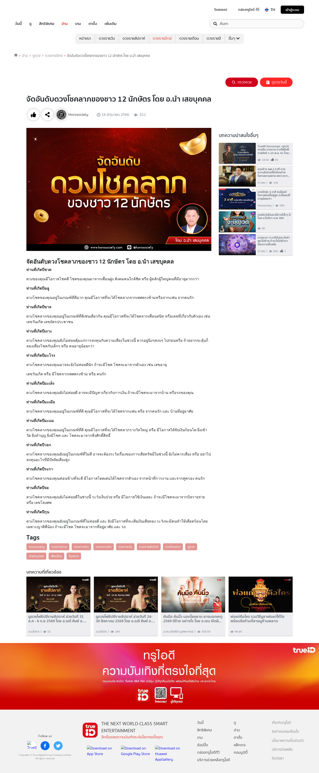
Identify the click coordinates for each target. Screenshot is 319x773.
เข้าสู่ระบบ (292, 9)
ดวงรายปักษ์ (162, 38)
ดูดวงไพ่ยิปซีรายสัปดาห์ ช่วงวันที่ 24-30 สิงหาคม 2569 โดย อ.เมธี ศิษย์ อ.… (125, 618)
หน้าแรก (85, 38)
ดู (30, 24)
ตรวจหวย (244, 82)
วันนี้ (18, 24)
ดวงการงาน (59, 546)
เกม (78, 24)
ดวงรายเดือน (189, 38)
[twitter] (58, 745)
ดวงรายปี (214, 38)
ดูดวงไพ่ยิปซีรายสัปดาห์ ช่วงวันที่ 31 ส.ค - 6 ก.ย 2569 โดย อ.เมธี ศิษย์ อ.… (57, 618)
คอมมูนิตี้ (241, 752)
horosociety (37, 546)
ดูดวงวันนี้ (279, 82)
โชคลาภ (74, 556)
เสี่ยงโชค (56, 556)
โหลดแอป (220, 9)
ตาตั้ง (93, 24)
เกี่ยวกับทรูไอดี (281, 722)
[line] (32, 745)
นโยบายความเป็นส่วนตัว (288, 740)
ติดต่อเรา (278, 758)
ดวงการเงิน (81, 546)
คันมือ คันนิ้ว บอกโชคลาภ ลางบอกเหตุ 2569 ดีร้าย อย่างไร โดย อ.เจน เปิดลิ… (193, 618)
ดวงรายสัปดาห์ (134, 38)
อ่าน (65, 24)
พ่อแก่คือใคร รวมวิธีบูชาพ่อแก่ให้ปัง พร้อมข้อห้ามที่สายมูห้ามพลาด (257, 618)
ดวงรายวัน (107, 38)
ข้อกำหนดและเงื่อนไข (285, 731)
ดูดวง (36, 55)
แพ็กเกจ (240, 745)
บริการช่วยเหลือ (282, 749)
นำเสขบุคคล (36, 556)
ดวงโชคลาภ (173, 546)
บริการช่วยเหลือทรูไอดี (213, 760)
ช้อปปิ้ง (202, 745)
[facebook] (45, 745)
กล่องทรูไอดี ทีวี (248, 9)
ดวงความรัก (103, 546)
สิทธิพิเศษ (46, 24)
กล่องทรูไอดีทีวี (208, 752)
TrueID (29, 10)
